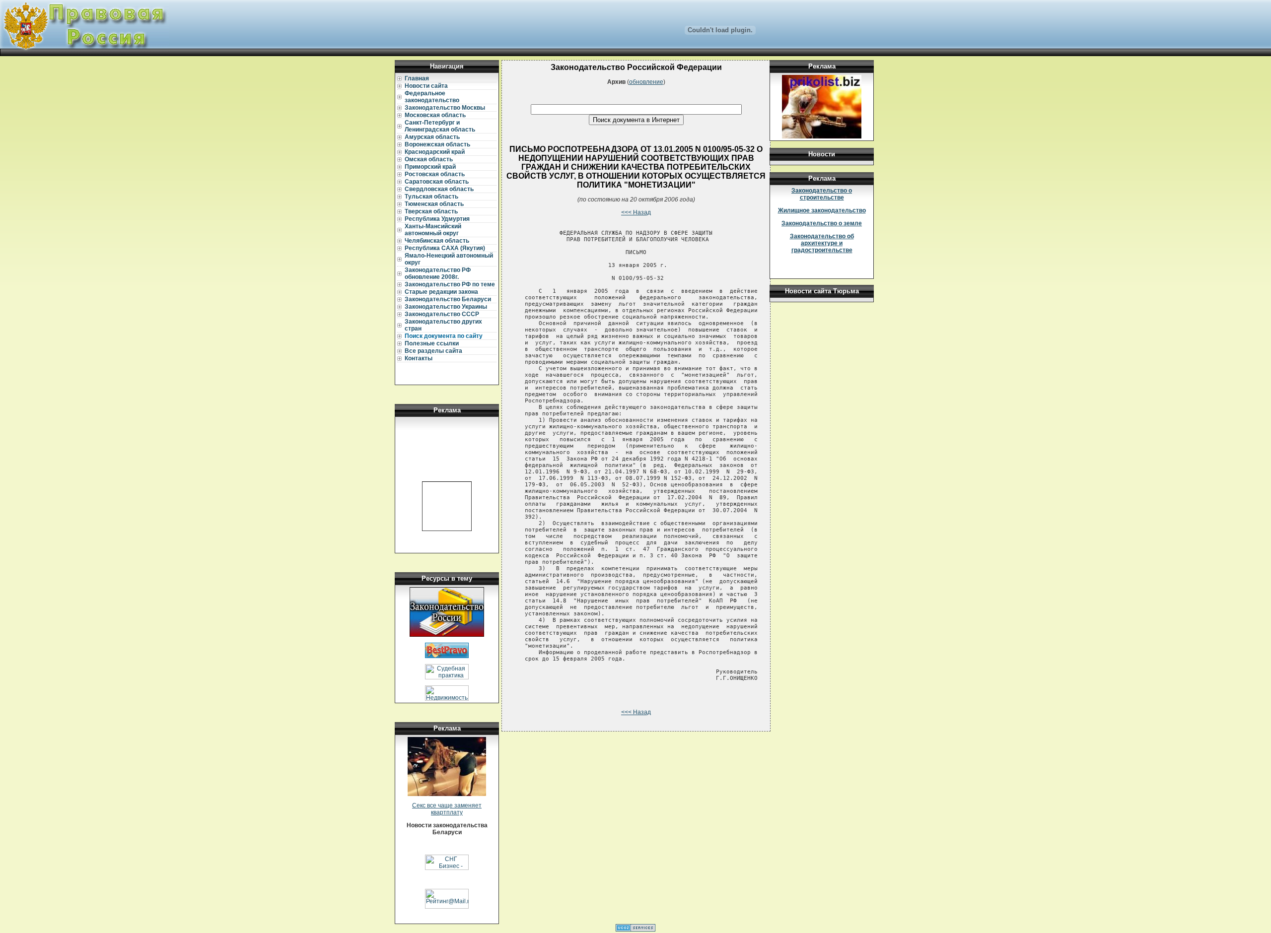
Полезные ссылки (432, 343)
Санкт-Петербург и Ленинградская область (440, 126)
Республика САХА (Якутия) (445, 248)
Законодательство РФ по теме (450, 284)
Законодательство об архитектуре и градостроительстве (822, 243)
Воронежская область (437, 144)
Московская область (435, 115)
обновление (646, 81)
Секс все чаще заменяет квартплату (447, 809)
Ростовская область (435, 174)
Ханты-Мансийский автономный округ (433, 230)
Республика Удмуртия (437, 218)
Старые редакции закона (441, 291)
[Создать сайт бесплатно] (635, 929)
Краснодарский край (435, 151)
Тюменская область (434, 203)
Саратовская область (437, 181)
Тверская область (431, 211)
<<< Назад (636, 212)
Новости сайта (426, 85)
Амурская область (432, 136)
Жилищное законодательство (822, 210)
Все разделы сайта (433, 350)
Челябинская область (437, 240)
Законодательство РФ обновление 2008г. (438, 273)
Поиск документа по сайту (444, 336)
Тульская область (431, 196)
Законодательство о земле (821, 223)
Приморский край (430, 166)
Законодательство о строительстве (821, 194)
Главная (417, 78)
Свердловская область (439, 189)
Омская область (429, 159)
